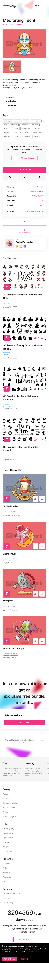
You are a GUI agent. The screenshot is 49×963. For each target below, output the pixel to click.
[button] (43, 6)
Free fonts (7, 898)
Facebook (7, 877)
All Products (8, 25)
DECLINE (24, 959)
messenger (8, 121)
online (18, 121)
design (16, 128)
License (6, 842)
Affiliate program (9, 817)
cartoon (7, 136)
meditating (24, 125)
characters (37, 132)
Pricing (5, 812)
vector (37, 128)
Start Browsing (24, 939)
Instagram (7, 872)
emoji (26, 121)
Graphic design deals (11, 894)
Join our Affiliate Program (24, 158)
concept (35, 125)
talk (5, 125)
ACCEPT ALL (9, 959)
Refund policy (8, 838)
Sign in (36, 6)
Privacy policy (8, 829)
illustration (26, 128)
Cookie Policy (35, 952)
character (17, 132)
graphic (7, 132)
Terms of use (8, 833)
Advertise (6, 847)
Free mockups (8, 903)
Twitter (6, 868)
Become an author (10, 807)
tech (16, 136)
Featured (14, 511)
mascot (7, 128)
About (5, 794)
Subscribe (24, 723)
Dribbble (6, 863)
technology (36, 121)
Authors (6, 798)
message (14, 125)
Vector (19, 25)
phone (36, 136)
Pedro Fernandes (24, 242)
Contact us (7, 851)
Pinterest (6, 882)
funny (27, 132)
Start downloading (10, 803)
